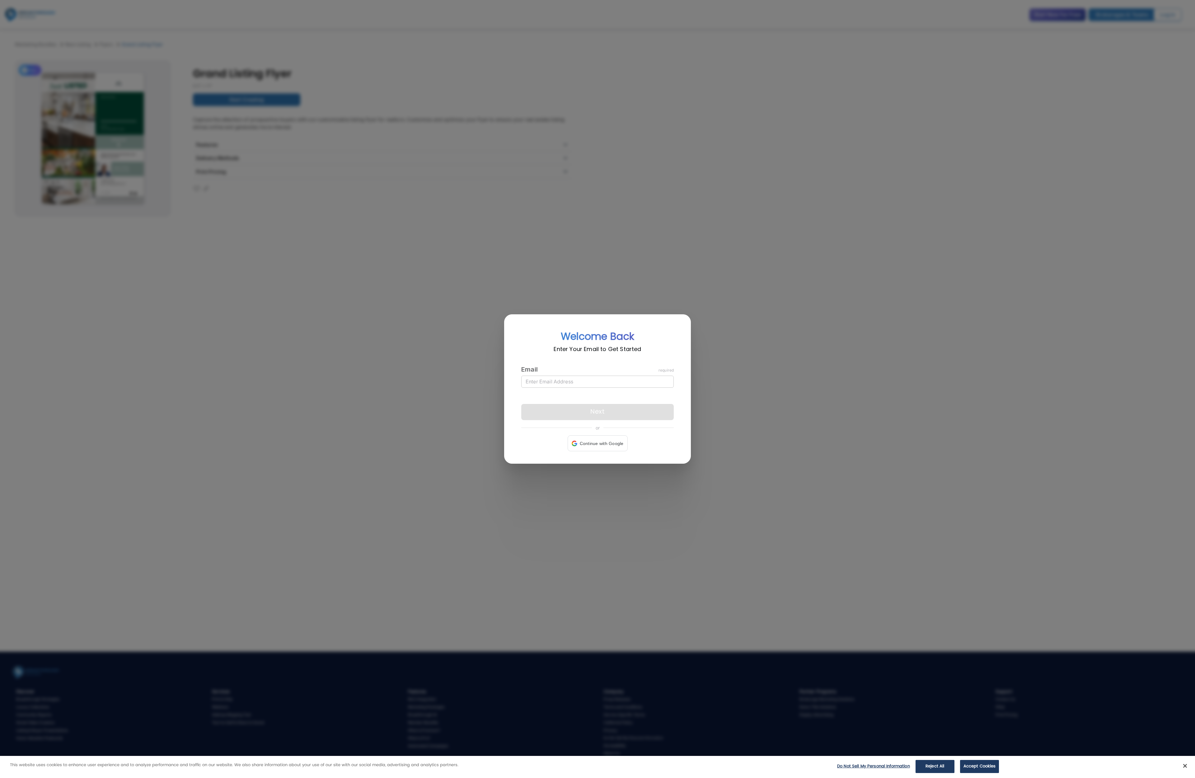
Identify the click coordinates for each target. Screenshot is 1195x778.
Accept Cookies (979, 766)
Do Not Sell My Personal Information (873, 766)
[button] (598, 443)
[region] (597, 767)
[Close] (1185, 766)
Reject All (935, 766)
